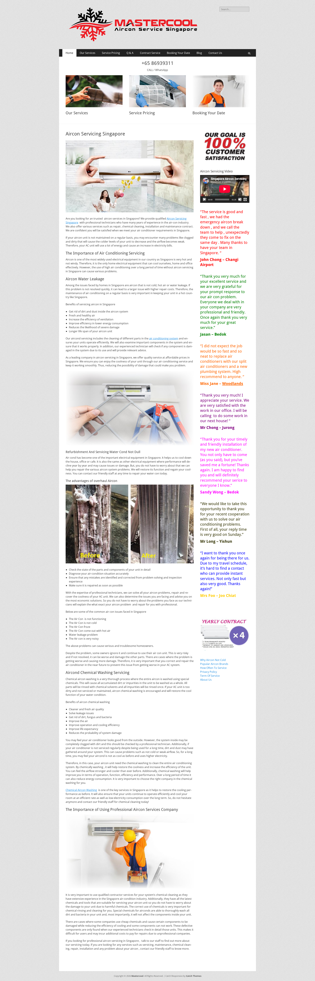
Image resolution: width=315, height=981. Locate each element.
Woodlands (232, 383)
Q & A (129, 53)
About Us (206, 679)
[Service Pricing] (157, 91)
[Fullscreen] (245, 199)
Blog (199, 53)
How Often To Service (213, 668)
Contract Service (150, 53)
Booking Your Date (178, 53)
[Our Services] (94, 91)
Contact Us (215, 53)
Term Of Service (210, 676)
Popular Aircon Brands (214, 664)
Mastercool (137, 975)
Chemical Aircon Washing (81, 790)
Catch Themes (193, 975)
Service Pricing (111, 53)
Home (69, 53)
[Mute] (240, 199)
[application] (224, 189)
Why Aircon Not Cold (213, 660)
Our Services (87, 53)
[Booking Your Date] (220, 91)
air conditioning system (163, 338)
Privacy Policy (208, 672)
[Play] (204, 199)
